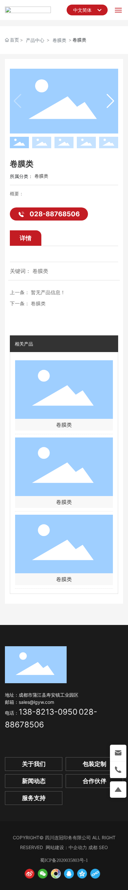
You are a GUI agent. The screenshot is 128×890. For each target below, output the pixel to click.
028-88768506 (55, 214)
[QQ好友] (69, 874)
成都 (92, 847)
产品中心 (35, 40)
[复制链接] (95, 874)
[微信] (43, 874)
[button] (110, 101)
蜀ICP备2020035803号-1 (64, 860)
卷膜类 (59, 40)
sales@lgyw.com (36, 702)
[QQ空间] (82, 874)
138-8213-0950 (48, 712)
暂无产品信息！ (48, 292)
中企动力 (78, 847)
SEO (103, 847)
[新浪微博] (29, 874)
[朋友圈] (56, 874)
